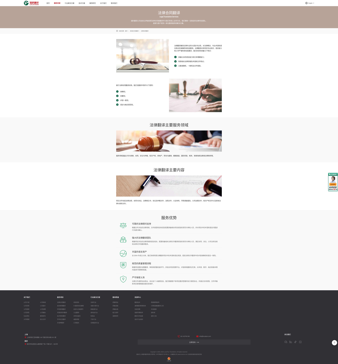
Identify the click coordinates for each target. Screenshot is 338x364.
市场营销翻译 (61, 309)
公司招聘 (43, 309)
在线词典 (137, 309)
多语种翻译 (60, 323)
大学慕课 (26, 319)
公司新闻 (43, 302)
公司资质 (26, 312)
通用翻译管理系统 (140, 306)
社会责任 (26, 316)
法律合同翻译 (61, 302)
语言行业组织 (139, 319)
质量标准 (115, 309)
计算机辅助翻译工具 (157, 306)
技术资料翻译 (61, 316)
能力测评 (115, 312)
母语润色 (76, 302)
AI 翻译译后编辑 (78, 306)
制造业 (93, 316)
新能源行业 (94, 309)
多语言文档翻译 (134, 31)
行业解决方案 (69, 3)
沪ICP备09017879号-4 (162, 354)
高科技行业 (94, 312)
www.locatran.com (183, 354)
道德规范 (115, 316)
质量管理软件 (155, 302)
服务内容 (57, 3)
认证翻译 (76, 312)
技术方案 (82, 3)
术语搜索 (154, 309)
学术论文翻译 (61, 319)
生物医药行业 (95, 323)
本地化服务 (77, 316)
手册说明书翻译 (62, 312)
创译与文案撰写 (78, 309)
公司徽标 (43, 312)
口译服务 (76, 323)
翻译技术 (137, 302)
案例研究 (92, 3)
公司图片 (43, 306)
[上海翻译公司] (31, 2)
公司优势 (26, 306)
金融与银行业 (95, 306)
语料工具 (154, 316)
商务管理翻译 (61, 306)
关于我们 (103, 3)
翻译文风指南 (139, 316)
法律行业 (93, 302)
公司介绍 (26, 302)
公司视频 (26, 309)
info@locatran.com (205, 336)
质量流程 (115, 306)
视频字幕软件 (139, 312)
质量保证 (115, 302)
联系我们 (114, 3)
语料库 (153, 312)
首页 (48, 3)
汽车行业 (93, 319)
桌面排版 (76, 319)
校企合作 (43, 319)
